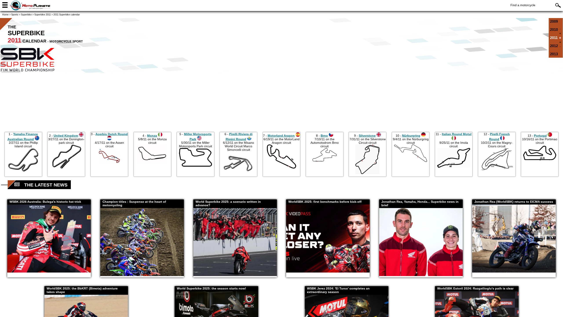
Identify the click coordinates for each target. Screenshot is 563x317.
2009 (554, 21)
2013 (554, 54)
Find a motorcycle (522, 5)
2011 (554, 38)
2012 (554, 46)
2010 (554, 29)
